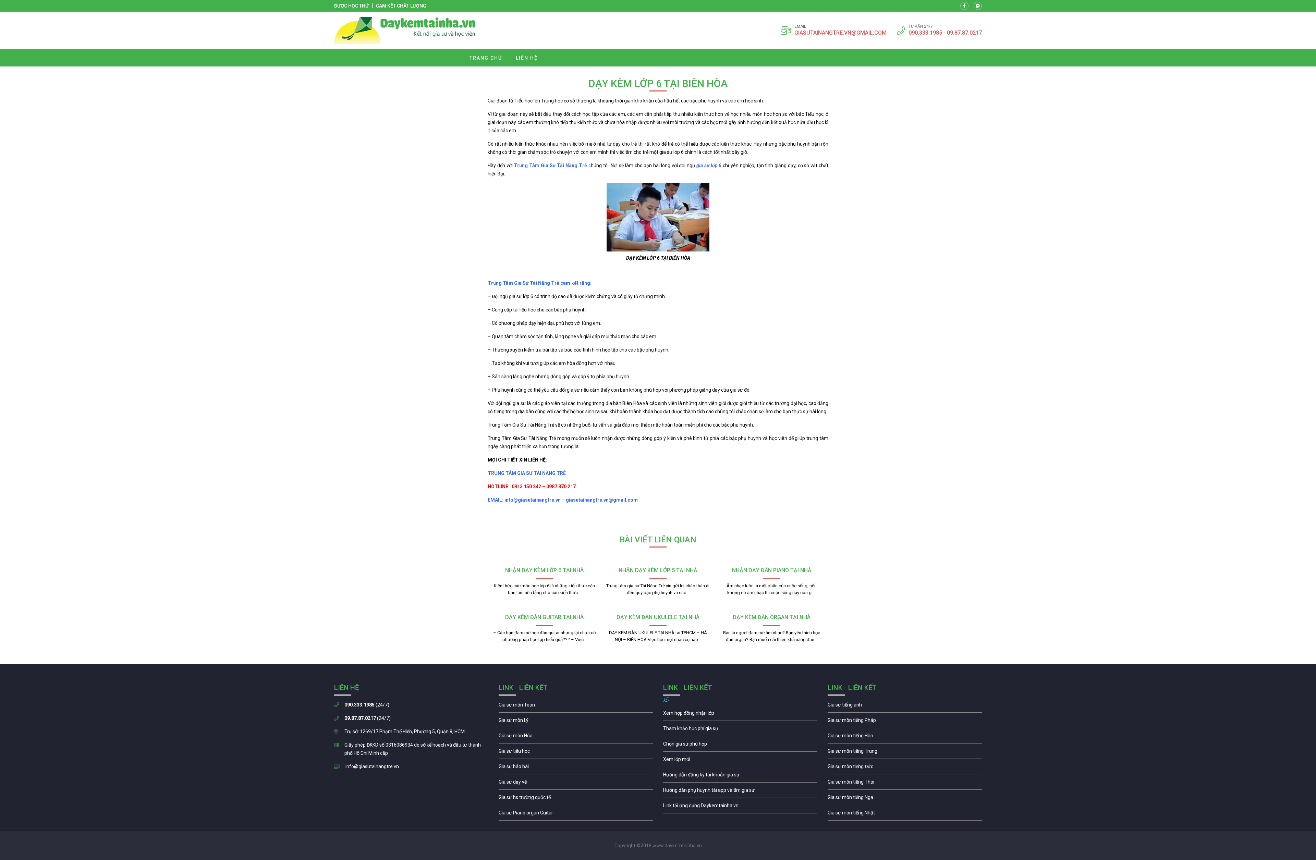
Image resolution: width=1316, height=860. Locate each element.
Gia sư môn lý (576, 722)
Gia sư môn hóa (576, 737)
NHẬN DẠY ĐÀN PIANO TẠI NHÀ (771, 570)
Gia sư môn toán (576, 706)
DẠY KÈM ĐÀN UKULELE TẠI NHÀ (658, 617)
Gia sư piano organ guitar (576, 814)
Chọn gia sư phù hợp (740, 745)
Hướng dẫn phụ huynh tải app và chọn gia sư (740, 792)
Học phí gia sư (740, 730)
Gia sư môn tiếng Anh (905, 706)
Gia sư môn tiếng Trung (905, 753)
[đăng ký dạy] (404, 30)
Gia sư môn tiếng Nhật (905, 814)
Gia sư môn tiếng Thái (905, 783)
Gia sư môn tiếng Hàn (905, 737)
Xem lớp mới (740, 761)
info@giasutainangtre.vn (372, 766)
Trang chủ (486, 58)
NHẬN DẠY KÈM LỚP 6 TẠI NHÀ (544, 570)
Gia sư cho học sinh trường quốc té (576, 799)
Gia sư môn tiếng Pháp (905, 722)
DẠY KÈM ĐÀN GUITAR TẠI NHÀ (544, 617)
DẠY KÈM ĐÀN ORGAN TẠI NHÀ (772, 617)
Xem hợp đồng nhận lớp (740, 715)
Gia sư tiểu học (576, 753)
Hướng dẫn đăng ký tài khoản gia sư (740, 776)
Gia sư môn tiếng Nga (740, 807)
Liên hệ (527, 58)
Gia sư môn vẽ (576, 783)
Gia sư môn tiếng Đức (905, 768)
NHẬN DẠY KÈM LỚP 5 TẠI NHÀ (658, 570)
